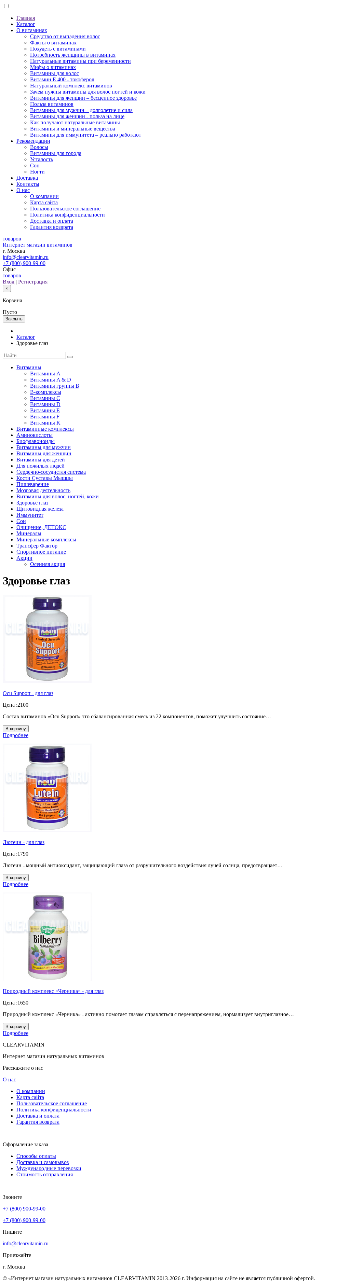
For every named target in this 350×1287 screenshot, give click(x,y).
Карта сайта (44, 202)
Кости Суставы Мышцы (44, 478)
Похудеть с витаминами (58, 49)
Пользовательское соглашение (65, 208)
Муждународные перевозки (48, 1168)
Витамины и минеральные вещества (72, 129)
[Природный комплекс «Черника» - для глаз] (47, 979)
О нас (23, 190)
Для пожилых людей (40, 466)
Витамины (28, 367)
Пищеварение (32, 484)
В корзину (15, 728)
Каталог (25, 24)
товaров (12, 238)
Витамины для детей (40, 459)
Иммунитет (29, 515)
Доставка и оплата (51, 221)
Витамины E (45, 410)
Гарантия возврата (51, 227)
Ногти (37, 172)
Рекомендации (33, 141)
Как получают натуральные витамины (75, 122)
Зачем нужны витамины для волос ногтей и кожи (88, 92)
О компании (44, 196)
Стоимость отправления (44, 1174)
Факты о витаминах (53, 42)
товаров (12, 275)
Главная (25, 18)
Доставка (27, 178)
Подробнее (15, 735)
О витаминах (31, 30)
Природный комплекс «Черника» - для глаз (53, 991)
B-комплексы (45, 392)
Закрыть (14, 318)
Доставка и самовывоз (42, 1162)
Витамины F (44, 416)
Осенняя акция (47, 564)
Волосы (39, 147)
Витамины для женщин (43, 453)
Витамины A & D (50, 380)
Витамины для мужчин (43, 447)
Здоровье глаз (32, 503)
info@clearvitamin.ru (26, 257)
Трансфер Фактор (36, 546)
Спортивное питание (41, 552)
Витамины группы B (54, 386)
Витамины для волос (54, 73)
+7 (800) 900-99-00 (24, 263)
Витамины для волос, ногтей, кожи (57, 496)
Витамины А (45, 373)
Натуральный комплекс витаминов (71, 85)
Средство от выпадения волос (65, 36)
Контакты (27, 184)
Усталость (41, 159)
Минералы (28, 533)
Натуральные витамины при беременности (80, 61)
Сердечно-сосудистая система (51, 472)
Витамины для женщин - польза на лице (77, 116)
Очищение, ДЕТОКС (41, 527)
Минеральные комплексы (46, 539)
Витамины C (45, 398)
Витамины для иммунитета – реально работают (85, 135)
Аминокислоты (34, 435)
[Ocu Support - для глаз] (47, 681)
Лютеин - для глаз (23, 842)
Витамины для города (55, 153)
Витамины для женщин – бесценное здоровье (83, 98)
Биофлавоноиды (35, 441)
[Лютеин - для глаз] (47, 830)
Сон (35, 165)
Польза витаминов (51, 104)
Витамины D (45, 404)
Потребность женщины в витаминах (73, 55)
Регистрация (33, 282)
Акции (24, 558)
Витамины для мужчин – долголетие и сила (81, 110)
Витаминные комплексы (45, 429)
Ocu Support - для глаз (28, 693)
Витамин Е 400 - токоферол (62, 79)
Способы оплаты (36, 1156)
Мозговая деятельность (43, 490)
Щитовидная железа (40, 509)
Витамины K (45, 423)
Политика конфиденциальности (67, 215)
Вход (8, 282)
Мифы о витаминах (53, 67)
